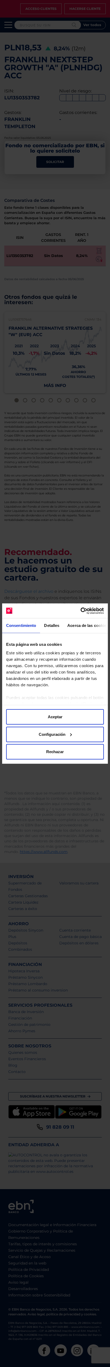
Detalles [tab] (51, 625)
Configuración (52, 734)
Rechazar (55, 751)
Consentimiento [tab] (21, 625)
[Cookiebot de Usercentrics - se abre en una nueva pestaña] (80, 610)
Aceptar (55, 717)
